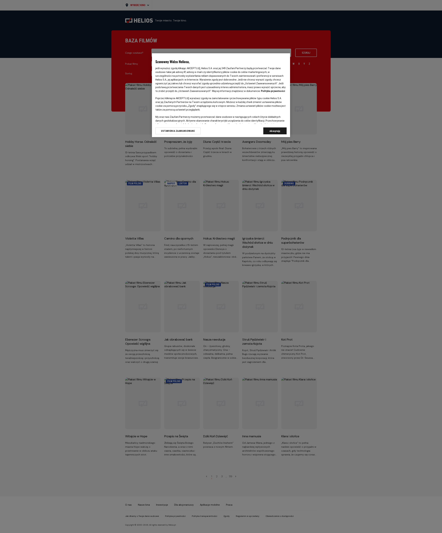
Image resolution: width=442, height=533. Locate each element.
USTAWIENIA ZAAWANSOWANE (178, 130)
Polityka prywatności (273, 91)
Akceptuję (275, 131)
